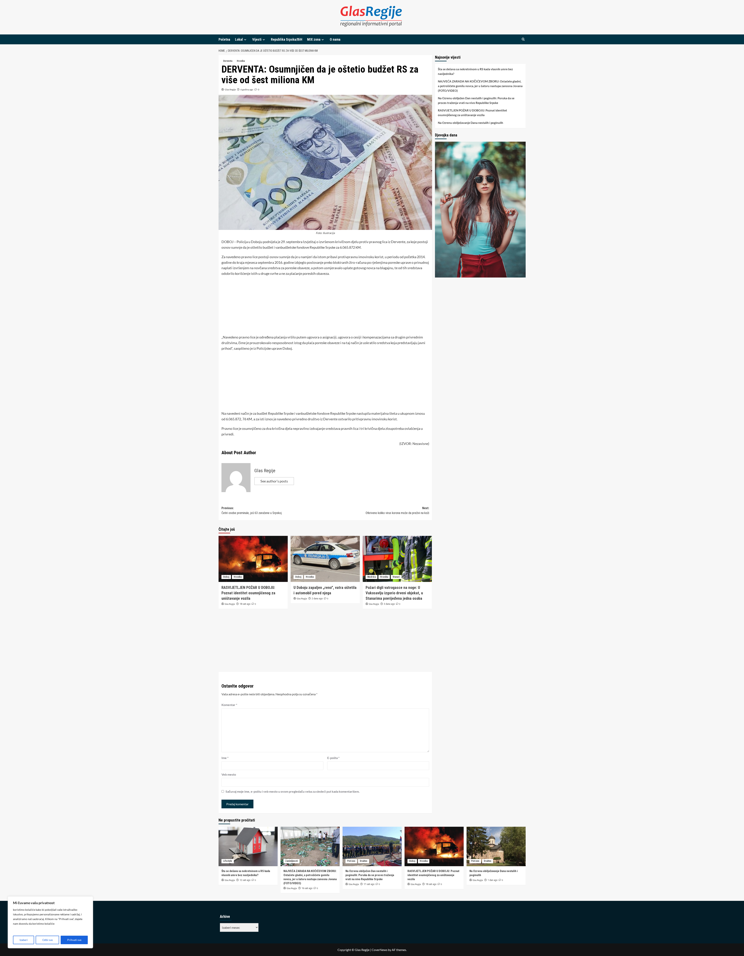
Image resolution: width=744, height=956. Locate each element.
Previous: (251, 510)
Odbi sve (47, 939)
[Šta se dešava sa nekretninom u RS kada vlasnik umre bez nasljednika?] (248, 846)
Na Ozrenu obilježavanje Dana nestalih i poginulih (470, 122)
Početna (224, 39)
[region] (50, 922)
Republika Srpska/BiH (286, 39)
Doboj (226, 577)
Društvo (363, 861)
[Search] (523, 39)
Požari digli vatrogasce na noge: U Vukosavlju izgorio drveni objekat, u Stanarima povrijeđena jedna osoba (394, 593)
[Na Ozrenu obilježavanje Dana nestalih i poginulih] (496, 846)
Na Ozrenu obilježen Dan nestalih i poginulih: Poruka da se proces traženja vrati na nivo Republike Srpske (476, 100)
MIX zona (313, 39)
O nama (335, 39)
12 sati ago (245, 880)
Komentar (229, 705)
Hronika (241, 61)
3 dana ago (389, 604)
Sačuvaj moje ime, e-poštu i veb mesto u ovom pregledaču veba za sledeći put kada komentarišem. (293, 791)
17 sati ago (369, 884)
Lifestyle (227, 861)
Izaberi (24, 939)
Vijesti (257, 39)
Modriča (371, 577)
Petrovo (351, 861)
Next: (397, 510)
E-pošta (333, 758)
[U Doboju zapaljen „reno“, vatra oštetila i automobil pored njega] (325, 559)
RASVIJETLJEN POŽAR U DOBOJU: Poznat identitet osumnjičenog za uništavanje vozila (248, 593)
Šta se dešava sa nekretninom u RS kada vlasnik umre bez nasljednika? (475, 71)
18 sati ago (245, 604)
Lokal (239, 39)
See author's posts (274, 481)
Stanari (396, 577)
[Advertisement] (325, 307)
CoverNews (379, 950)
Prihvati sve (74, 939)
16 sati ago (307, 888)
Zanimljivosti (291, 861)
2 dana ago (317, 598)
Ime (224, 758)
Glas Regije (230, 89)
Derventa (227, 61)
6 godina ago (246, 89)
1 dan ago (492, 880)
